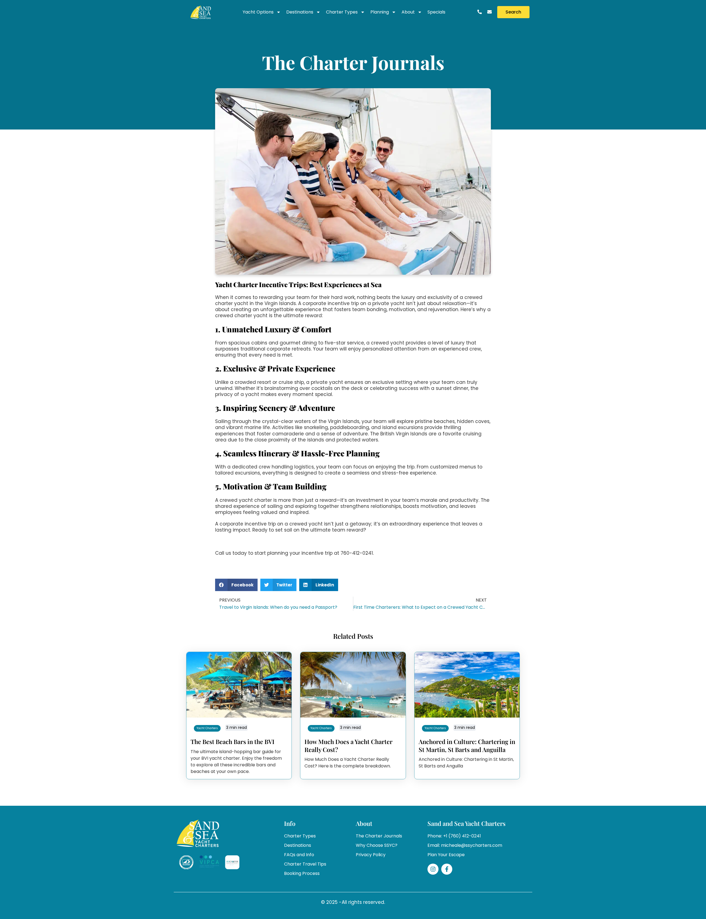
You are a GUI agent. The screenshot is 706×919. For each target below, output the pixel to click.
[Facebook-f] (446, 869)
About (408, 12)
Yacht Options (258, 12)
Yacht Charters (207, 728)
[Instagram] (432, 869)
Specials (436, 12)
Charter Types (342, 12)
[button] (236, 585)
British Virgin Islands (403, 433)
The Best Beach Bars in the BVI (232, 741)
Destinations (299, 12)
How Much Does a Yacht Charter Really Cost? (348, 745)
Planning (379, 12)
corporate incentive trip (248, 524)
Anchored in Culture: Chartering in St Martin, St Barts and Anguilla (467, 745)
